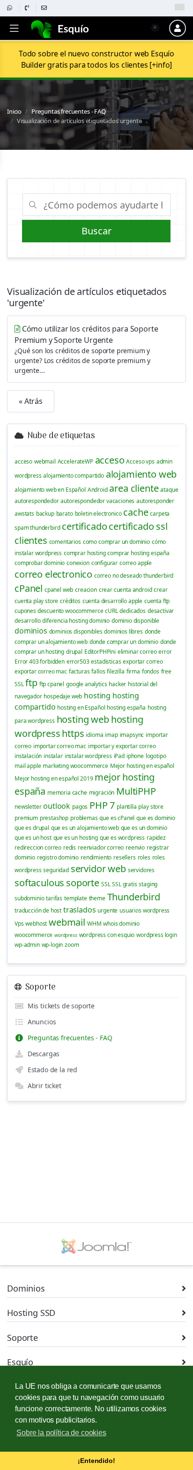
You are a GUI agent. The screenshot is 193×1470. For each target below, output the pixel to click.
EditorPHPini (100, 652)
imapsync (132, 735)
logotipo (156, 756)
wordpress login (156, 935)
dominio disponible (135, 621)
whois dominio (121, 924)
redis (69, 847)
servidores (141, 870)
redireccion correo (38, 847)
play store (150, 807)
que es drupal (32, 828)
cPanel (29, 588)
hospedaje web (63, 696)
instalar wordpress (88, 756)
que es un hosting (75, 838)
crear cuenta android (125, 590)
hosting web (83, 719)
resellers (124, 857)
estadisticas (106, 661)
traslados (79, 910)
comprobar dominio (40, 563)
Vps (19, 924)
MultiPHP (136, 791)
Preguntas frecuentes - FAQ (68, 111)
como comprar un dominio (116, 542)
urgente (107, 910)
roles (144, 857)
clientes (31, 540)
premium (26, 818)
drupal (74, 652)
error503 (78, 661)
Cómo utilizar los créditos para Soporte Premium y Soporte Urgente (86, 349)
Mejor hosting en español (142, 766)
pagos (80, 807)
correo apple (135, 563)
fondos (150, 671)
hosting (97, 695)
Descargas (41, 1053)
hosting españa (126, 708)
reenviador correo (101, 847)
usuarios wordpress (144, 910)
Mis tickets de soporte (59, 1005)
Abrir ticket (42, 1085)
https (73, 733)
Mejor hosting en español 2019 (54, 778)
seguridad (56, 870)
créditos (70, 601)
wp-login (52, 945)
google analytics (86, 684)
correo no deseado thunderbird (133, 576)
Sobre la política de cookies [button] (61, 1433)
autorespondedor (37, 501)
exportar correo (143, 661)
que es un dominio (144, 828)
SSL (106, 884)
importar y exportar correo (122, 746)
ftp (31, 682)
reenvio (135, 847)
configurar (104, 563)
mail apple (28, 766)
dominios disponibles (76, 631)
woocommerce (33, 935)
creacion (86, 590)
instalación (28, 756)
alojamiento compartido (73, 476)
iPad (119, 756)
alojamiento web (141, 474)
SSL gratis (124, 884)
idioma (94, 735)
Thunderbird (133, 896)
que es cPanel (116, 818)
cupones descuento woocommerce (59, 611)
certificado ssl (138, 526)
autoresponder (155, 501)
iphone (135, 756)
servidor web (98, 868)
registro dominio (58, 857)
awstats (24, 514)
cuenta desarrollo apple (112, 601)
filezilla (116, 671)
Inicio (14, 111)
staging (148, 884)
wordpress (65, 935)
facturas (79, 671)
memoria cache (67, 793)
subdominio (29, 898)
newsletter (28, 807)
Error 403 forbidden (40, 661)
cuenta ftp (157, 601)
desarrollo (27, 621)
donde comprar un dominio (123, 642)
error (164, 652)
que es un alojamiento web (85, 828)
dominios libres (123, 631)
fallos (98, 671)
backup (45, 514)
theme (97, 898)
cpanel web (59, 590)
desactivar (161, 611)
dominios (31, 631)
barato (64, 514)
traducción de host (38, 910)
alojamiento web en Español (50, 490)
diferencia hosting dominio (76, 621)
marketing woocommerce (75, 766)
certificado (84, 526)
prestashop (54, 818)
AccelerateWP (75, 461)
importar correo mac (59, 746)
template (75, 898)
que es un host (33, 838)
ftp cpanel (51, 684)
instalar (53, 756)
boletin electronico (98, 514)
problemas (84, 818)
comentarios (65, 542)
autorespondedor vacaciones (97, 501)
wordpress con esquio (107, 935)
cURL (111, 611)
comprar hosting (85, 553)
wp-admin (27, 945)
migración (102, 793)
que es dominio (155, 818)
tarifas (54, 898)
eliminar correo (137, 652)
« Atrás (31, 401)
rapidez (156, 838)
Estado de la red (50, 1069)
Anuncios (40, 1021)
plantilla (127, 807)
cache (135, 512)
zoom (72, 945)
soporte (82, 882)
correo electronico (53, 574)
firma (133, 671)
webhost (36, 924)
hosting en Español (81, 708)
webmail (45, 461)
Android (98, 490)
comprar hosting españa (138, 553)
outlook (56, 806)
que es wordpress (122, 838)
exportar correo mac (41, 671)
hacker (117, 684)
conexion (78, 563)
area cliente (133, 488)
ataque (169, 490)
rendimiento (96, 857)
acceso (23, 461)
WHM (94, 924)
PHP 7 (102, 805)
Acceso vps (140, 461)
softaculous (39, 882)
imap (111, 735)
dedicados (132, 611)
